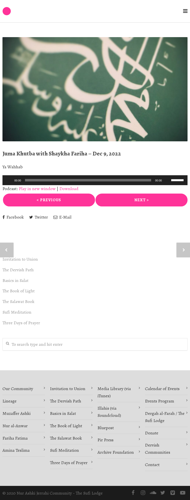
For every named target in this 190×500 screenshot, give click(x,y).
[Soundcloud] (153, 493)
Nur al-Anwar (15, 426)
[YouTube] (183, 493)
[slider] (178, 179)
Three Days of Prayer (21, 323)
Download (68, 189)
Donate (151, 433)
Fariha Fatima (15, 438)
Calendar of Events (162, 389)
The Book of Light (18, 291)
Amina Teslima (16, 450)
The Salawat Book (18, 301)
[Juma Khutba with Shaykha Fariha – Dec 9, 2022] (95, 89)
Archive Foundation (115, 452)
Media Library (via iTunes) (114, 392)
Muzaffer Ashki (16, 413)
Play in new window (37, 189)
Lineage (9, 401)
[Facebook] (133, 493)
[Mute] (167, 180)
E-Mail (64, 217)
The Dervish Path (18, 270)
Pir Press (105, 440)
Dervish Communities (157, 448)
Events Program (159, 401)
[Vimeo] (173, 493)
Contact (152, 465)
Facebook (14, 217)
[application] (95, 180)
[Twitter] (163, 493)
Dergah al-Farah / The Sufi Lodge (165, 417)
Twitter (41, 217)
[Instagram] (143, 493)
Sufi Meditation (16, 312)
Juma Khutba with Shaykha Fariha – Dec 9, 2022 (61, 153)
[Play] (8, 180)
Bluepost (105, 428)
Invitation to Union (20, 259)
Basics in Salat (15, 280)
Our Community (17, 389)
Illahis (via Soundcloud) (109, 411)
